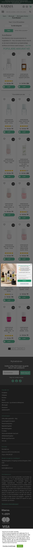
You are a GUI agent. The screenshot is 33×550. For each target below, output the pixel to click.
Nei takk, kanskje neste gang (24, 283)
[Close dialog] (31, 264)
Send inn (24, 280)
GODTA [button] (20, 546)
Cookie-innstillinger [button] (9, 546)
